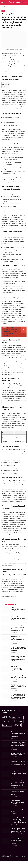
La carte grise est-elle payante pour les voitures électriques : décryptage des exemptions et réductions (18, 628)
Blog (3, 10)
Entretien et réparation (6, 721)
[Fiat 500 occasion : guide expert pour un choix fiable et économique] (5, 687)
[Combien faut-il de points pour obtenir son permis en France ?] (5, 793)
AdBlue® (6, 717)
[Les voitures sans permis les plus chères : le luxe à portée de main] (5, 774)
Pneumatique (7, 725)
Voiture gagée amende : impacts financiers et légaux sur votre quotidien (18, 677)
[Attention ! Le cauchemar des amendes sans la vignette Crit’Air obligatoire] (5, 669)
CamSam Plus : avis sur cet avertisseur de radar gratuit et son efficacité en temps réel (18, 745)
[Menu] (2, 2)
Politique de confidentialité (15, 856)
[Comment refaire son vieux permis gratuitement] (5, 755)
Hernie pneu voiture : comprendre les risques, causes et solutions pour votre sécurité (17, 639)
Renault (17, 725)
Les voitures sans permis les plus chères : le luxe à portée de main (18, 773)
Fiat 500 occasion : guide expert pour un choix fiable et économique (18, 687)
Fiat (13, 721)
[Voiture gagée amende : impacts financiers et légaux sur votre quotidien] (5, 678)
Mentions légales (5, 856)
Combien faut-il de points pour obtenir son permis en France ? (18, 793)
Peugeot (19, 721)
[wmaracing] (14, 2)
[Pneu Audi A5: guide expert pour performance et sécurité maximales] (5, 649)
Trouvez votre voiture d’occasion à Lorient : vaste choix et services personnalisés (18, 734)
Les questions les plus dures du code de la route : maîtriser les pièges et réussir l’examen (18, 841)
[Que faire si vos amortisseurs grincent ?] (5, 812)
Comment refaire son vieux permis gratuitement (18, 754)
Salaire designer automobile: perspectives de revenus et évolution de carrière (18, 609)
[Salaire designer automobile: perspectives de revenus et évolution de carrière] (5, 610)
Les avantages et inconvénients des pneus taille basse (17, 802)
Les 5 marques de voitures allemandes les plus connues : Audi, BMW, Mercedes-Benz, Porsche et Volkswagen (18, 831)
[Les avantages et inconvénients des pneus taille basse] (5, 803)
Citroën (20, 717)
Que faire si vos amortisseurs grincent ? (18, 810)
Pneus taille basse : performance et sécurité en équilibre (18, 618)
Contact (23, 856)
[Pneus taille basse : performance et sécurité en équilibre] (5, 619)
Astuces (13, 717)
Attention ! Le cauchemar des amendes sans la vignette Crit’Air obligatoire (18, 668)
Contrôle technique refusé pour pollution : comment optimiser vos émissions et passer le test (18, 763)
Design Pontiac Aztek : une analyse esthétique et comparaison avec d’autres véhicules (18, 658)
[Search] (26, 2)
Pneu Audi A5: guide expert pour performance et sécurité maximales (18, 649)
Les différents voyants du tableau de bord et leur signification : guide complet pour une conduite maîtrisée (18, 820)
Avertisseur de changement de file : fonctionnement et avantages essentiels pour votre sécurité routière (18, 696)
